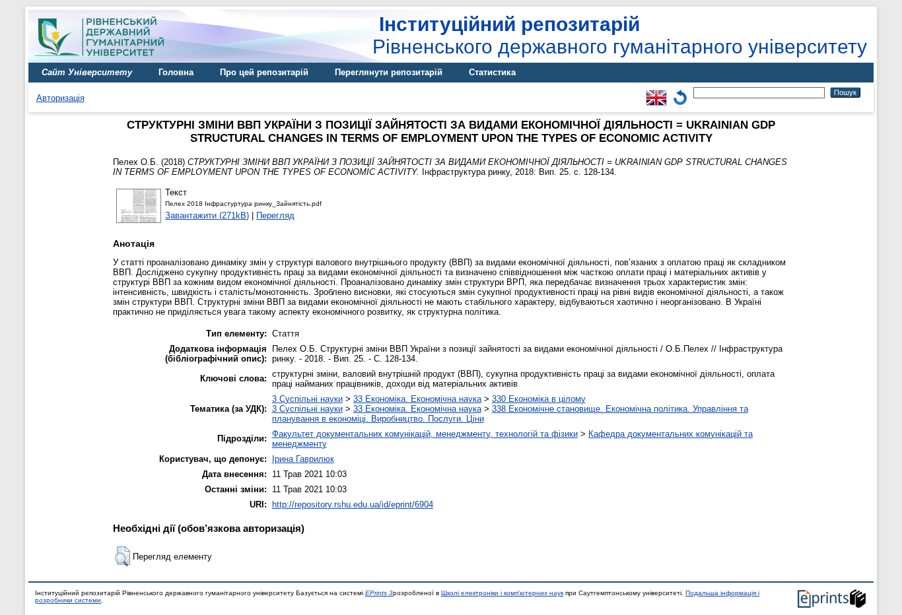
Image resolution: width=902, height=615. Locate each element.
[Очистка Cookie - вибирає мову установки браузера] (680, 92)
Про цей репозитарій (264, 72)
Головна (175, 72)
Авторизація (60, 98)
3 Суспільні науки (307, 399)
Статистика (492, 72)
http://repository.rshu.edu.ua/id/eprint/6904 (352, 504)
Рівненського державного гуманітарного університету (619, 35)
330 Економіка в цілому (539, 399)
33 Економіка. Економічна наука (417, 399)
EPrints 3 (379, 593)
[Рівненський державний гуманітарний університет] (104, 60)
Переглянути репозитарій (388, 72)
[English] (656, 92)
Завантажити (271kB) (207, 215)
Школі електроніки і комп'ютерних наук (502, 593)
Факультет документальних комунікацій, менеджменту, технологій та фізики (425, 434)
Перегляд (275, 215)
